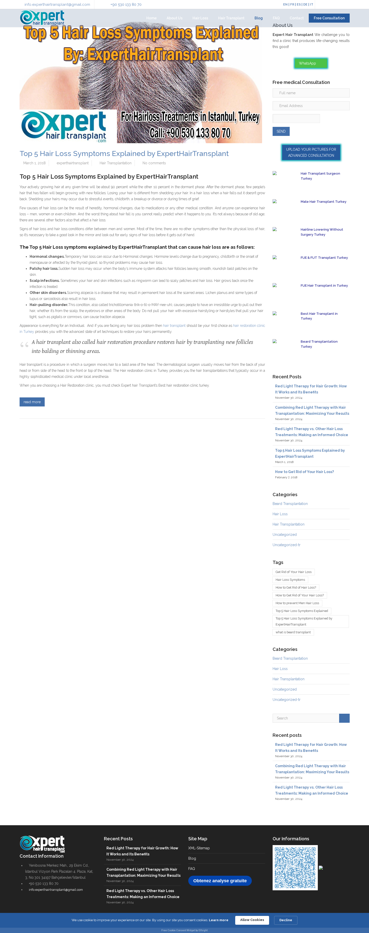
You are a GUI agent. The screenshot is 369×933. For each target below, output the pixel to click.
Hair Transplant (231, 18)
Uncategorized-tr (286, 545)
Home (151, 18)
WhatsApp (308, 63)
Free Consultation (329, 18)
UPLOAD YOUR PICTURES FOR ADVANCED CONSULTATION (311, 152)
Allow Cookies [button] (252, 920)
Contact (297, 18)
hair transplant (174, 326)
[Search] (344, 718)
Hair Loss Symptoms (290, 580)
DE (305, 4)
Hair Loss (200, 18)
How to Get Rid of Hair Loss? (296, 587)
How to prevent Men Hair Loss (297, 603)
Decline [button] (285, 920)
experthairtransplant (73, 163)
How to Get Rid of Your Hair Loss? (304, 472)
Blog (259, 18)
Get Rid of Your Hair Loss (294, 572)
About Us (174, 18)
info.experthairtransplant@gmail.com (57, 4)
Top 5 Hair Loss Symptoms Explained (302, 611)
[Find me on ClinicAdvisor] (321, 867)
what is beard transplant (293, 632)
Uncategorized (285, 535)
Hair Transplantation (116, 163)
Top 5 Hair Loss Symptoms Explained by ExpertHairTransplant (124, 153)
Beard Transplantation (290, 504)
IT (311, 4)
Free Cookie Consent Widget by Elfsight (184, 930)
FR (292, 4)
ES (299, 4)
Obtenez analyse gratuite (220, 880)
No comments (154, 163)
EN (285, 4)
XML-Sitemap (199, 848)
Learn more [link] (218, 920)
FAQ (276, 18)
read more (32, 402)
